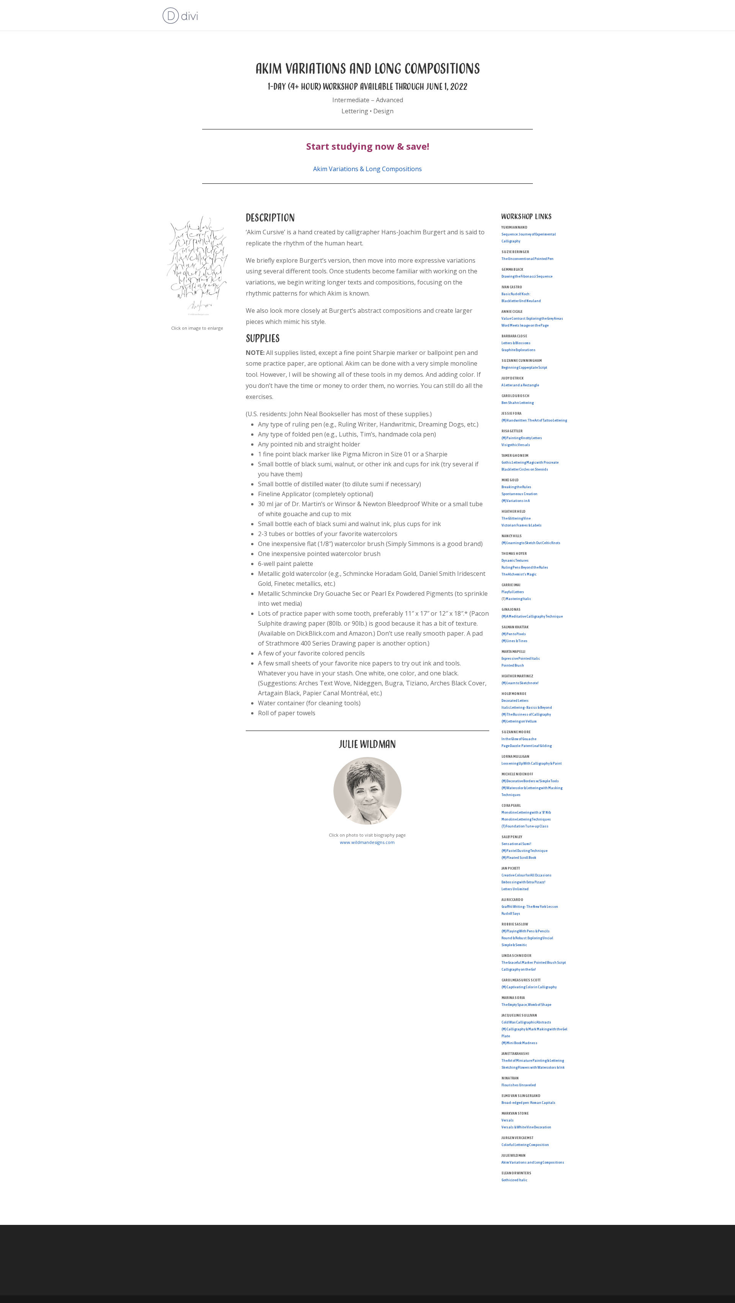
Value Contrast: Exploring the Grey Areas (532, 318)
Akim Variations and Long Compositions (532, 1162)
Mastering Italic (518, 599)
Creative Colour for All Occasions (526, 875)
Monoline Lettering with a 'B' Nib (526, 812)
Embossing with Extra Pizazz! (523, 882)
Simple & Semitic (514, 945)
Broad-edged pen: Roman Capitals (528, 1102)
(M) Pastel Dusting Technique (524, 851)
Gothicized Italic (514, 1180)
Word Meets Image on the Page (525, 325)
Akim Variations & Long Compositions (367, 169)
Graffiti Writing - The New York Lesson (529, 906)
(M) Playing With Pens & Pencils (525, 931)
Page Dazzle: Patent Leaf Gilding (526, 746)
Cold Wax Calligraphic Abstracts (526, 1022)
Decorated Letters (515, 700)
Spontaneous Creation (519, 494)
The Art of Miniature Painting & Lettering (532, 1060)
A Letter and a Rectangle (520, 385)
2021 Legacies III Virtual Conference (527, 16)
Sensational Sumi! (516, 844)
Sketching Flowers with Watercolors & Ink (533, 1067)
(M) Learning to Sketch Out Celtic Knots (530, 543)
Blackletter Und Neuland (521, 301)
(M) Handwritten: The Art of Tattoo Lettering (534, 420)
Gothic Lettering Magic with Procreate (530, 462)
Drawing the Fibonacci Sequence (526, 276)
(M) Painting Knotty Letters (521, 438)
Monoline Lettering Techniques (526, 819)
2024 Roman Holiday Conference (426, 16)
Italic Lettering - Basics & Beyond (526, 707)
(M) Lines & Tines (514, 641)
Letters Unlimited (515, 889)
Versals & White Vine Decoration (526, 1127)
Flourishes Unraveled (518, 1085)
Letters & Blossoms (516, 343)
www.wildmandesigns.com (367, 842)
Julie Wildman (367, 744)
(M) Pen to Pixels (513, 634)
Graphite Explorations (518, 350)
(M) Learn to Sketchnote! (520, 683)
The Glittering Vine (516, 518)
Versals (507, 1120)
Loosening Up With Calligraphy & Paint (531, 763)
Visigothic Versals (515, 445)
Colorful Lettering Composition (525, 1145)
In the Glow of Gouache (518, 739)
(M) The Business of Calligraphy (526, 714)
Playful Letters (512, 592)
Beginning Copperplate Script (524, 367)
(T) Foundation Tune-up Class (525, 826)
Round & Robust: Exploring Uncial (527, 938)
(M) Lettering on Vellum (519, 721)
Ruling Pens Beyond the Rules (524, 567)
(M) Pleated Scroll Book (518, 857)
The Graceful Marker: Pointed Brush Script (533, 962)
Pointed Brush (512, 665)
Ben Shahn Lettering (517, 403)
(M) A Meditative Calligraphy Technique (532, 616)
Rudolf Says (510, 913)
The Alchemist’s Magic (518, 574)
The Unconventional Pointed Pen (527, 259)
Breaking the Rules (516, 487)
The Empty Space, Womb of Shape (526, 1004)
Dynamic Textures (515, 560)
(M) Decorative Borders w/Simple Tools (530, 781)
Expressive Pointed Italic (520, 658)
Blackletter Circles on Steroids (524, 469)
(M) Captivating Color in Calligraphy (529, 987)
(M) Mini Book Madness (519, 1043)
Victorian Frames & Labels (521, 525)
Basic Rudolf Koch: (515, 294)
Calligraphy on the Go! (518, 969)
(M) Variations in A (515, 501)
